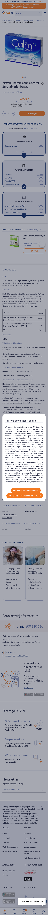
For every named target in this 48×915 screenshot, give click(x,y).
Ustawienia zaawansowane (25, 490)
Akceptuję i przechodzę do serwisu (25, 495)
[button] (44, 899)
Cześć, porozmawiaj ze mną (31, 901)
